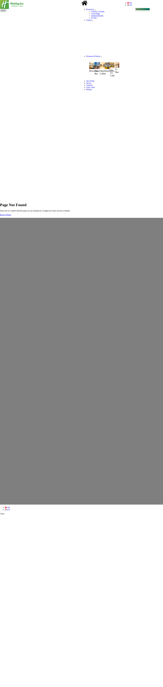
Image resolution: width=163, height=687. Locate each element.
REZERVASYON (143, 9)
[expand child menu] (92, 20)
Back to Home (5, 215)
